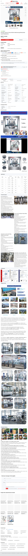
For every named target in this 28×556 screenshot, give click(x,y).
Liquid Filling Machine (18, 5)
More (1, 550)
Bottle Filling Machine (16, 540)
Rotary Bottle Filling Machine (12, 547)
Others (21, 533)
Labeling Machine (9, 532)
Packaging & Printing (5, 5)
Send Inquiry (7, 39)
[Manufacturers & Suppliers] (14, 1)
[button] (24, 80)
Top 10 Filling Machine (3, 549)
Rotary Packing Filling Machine (20, 547)
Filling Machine (13, 5)
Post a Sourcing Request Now (22, 488)
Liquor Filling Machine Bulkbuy (11, 549)
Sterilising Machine (16, 532)
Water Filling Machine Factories (4, 545)
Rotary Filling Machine (12, 545)
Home (1, 5)
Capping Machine (3, 532)
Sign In (2, 75)
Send (7, 488)
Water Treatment (16, 533)
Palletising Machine (9, 533)
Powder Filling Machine (4, 540)
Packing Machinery (9, 5)
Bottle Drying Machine (23, 532)
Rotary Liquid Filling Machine (4, 547)
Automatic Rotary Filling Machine (20, 545)
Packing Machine (3, 533)
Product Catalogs (11, 529)
